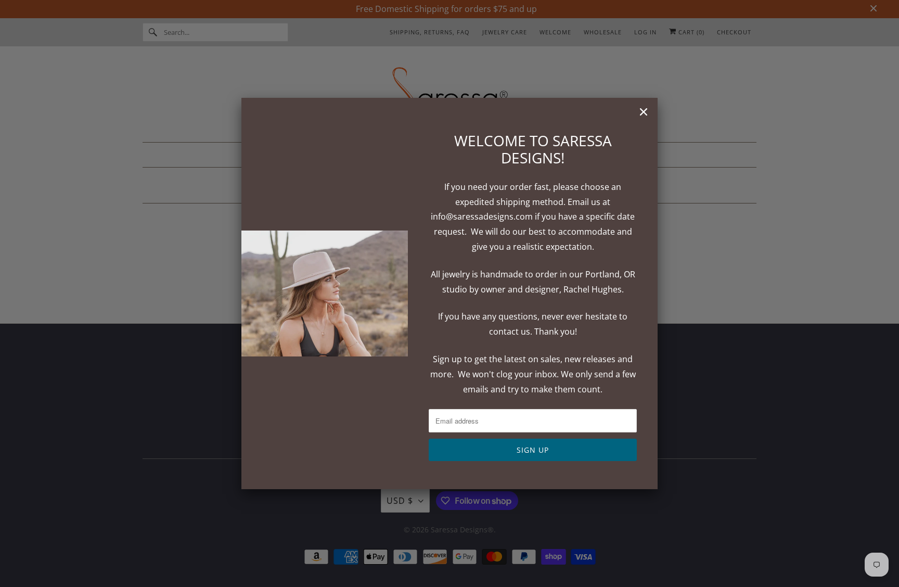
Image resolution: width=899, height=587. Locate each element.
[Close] (643, 111)
